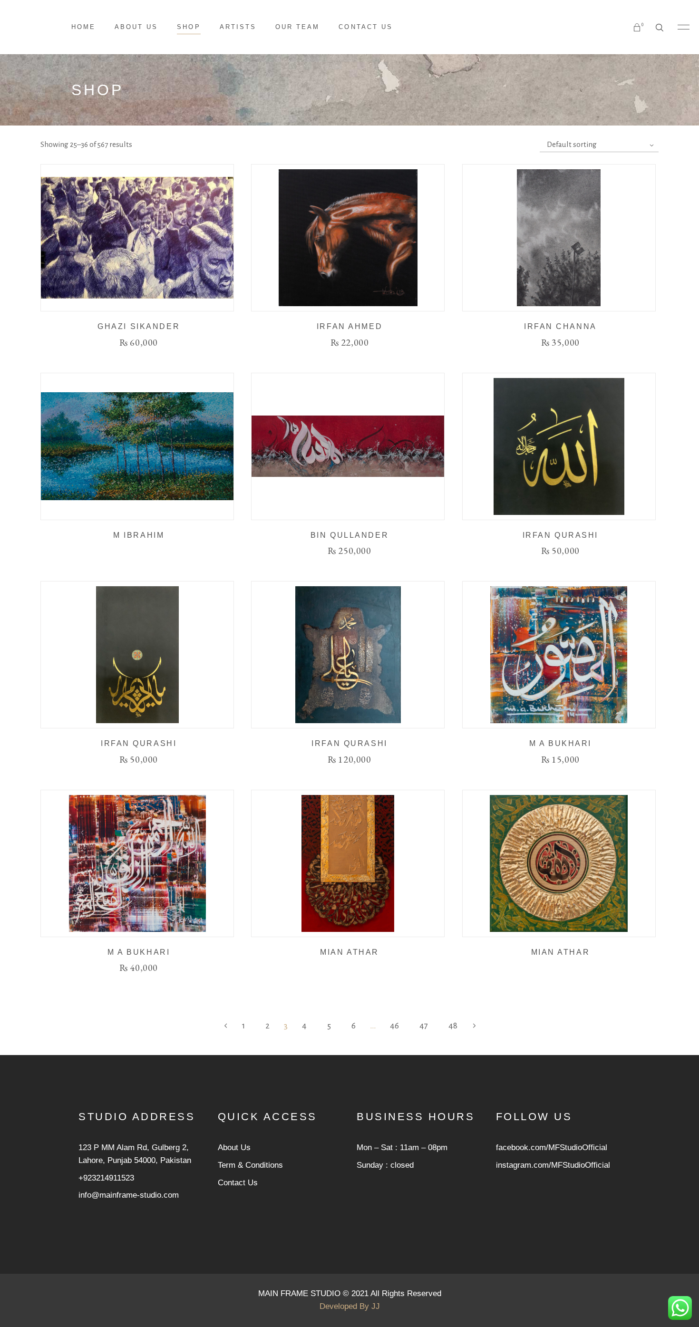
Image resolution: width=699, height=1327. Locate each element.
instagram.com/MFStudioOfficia (552, 1165)
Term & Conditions (250, 1165)
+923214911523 (106, 1177)
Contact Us (238, 1182)
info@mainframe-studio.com (128, 1195)
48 (452, 1025)
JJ (375, 1306)
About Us (234, 1147)
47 (423, 1025)
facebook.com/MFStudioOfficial (551, 1147)
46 (394, 1025)
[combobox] (599, 144)
